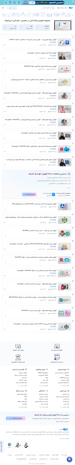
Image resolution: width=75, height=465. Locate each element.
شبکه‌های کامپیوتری (63, 382)
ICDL (25, 397)
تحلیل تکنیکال (23, 380)
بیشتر (68, 188)
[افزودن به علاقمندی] (69, 39)
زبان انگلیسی (65, 394)
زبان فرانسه (66, 401)
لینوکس (67, 375)
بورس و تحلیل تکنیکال (20, 375)
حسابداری (24, 378)
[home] (71, 8)
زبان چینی (66, 404)
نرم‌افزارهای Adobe (43, 373)
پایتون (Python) (64, 378)
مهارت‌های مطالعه (22, 401)
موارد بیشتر (66, 385)
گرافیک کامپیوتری (43, 375)
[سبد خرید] (3, 8)
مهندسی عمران (44, 397)
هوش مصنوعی (65, 380)
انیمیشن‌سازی (44, 382)
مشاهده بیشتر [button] (65, 438)
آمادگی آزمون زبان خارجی (62, 397)
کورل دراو (45, 380)
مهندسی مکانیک (43, 399)
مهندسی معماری (43, 394)
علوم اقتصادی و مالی (21, 382)
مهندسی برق (44, 404)
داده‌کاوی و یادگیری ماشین (62, 373)
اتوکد (46, 378)
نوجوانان (24, 404)
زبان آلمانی (66, 399)
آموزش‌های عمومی (22, 394)
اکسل (25, 399)
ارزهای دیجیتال (23, 373)
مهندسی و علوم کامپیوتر (41, 401)
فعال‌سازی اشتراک (30, 194)
